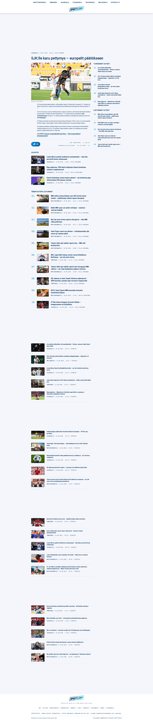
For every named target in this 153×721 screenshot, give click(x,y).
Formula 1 (73, 708)
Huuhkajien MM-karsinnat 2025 (105, 713)
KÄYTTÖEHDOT (118, 718)
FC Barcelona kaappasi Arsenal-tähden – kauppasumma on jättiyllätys (66, 303)
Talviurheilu (90, 2)
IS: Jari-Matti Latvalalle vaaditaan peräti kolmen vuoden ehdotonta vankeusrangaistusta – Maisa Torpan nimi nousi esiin (67, 567)
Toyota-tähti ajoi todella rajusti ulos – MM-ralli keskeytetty (68, 244)
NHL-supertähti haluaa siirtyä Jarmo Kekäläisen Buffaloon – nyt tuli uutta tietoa (68, 256)
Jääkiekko (53, 2)
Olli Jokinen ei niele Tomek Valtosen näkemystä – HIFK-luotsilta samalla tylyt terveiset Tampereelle (69, 279)
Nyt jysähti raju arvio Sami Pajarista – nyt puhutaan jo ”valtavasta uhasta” (69, 654)
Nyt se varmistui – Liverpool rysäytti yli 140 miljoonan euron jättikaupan (68, 630)
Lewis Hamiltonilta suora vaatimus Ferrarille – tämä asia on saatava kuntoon (67, 556)
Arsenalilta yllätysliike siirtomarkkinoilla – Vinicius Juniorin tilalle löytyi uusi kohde (68, 345)
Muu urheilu (102, 2)
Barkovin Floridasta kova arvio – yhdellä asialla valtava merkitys (66, 519)
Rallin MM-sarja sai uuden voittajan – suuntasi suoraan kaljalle (68, 209)
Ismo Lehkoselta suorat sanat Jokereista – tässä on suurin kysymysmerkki (65, 532)
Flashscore (118, 713)
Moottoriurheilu (39, 2)
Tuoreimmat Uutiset (102, 64)
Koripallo (86, 708)
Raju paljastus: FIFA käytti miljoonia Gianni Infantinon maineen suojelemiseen (66, 168)
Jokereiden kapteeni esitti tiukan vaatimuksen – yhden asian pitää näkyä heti (69, 381)
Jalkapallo (65, 2)
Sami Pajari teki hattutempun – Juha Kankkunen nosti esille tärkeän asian (67, 444)
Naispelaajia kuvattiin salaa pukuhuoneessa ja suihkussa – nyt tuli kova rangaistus (68, 456)
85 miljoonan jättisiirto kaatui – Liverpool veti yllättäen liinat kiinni (67, 467)
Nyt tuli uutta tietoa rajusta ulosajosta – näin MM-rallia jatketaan (69, 220)
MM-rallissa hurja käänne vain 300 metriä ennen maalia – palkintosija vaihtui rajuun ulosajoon (68, 197)
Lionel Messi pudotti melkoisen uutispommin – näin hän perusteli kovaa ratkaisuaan (67, 158)
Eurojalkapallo (54, 708)
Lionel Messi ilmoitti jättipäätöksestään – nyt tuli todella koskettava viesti (67, 369)
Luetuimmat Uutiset (102, 110)
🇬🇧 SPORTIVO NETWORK (107, 718)
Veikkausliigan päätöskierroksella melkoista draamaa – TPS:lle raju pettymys (67, 432)
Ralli (79, 708)
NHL (40, 708)
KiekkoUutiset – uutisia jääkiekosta (63, 713)
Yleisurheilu (77, 2)
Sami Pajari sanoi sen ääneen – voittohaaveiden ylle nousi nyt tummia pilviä (70, 232)
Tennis (102, 708)
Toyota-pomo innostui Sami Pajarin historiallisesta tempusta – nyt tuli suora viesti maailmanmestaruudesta (68, 480)
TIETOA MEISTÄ (96, 718)
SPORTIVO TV (115, 2)
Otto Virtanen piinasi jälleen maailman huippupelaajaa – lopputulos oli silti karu (68, 357)
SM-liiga (45, 708)
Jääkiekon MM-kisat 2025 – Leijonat (85, 713)
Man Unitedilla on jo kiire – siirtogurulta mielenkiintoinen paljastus (67, 618)
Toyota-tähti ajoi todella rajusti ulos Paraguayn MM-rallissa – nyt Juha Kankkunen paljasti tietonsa (70, 268)
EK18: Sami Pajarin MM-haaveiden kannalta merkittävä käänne (67, 291)
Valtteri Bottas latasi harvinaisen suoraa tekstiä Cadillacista (65, 642)
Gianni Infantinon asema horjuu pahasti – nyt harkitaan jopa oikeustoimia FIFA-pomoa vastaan (69, 179)
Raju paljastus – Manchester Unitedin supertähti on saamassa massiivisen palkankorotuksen (65, 393)
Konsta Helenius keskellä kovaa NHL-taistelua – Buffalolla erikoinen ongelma (67, 607)
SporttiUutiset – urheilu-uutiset (41, 713)
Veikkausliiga (65, 708)
